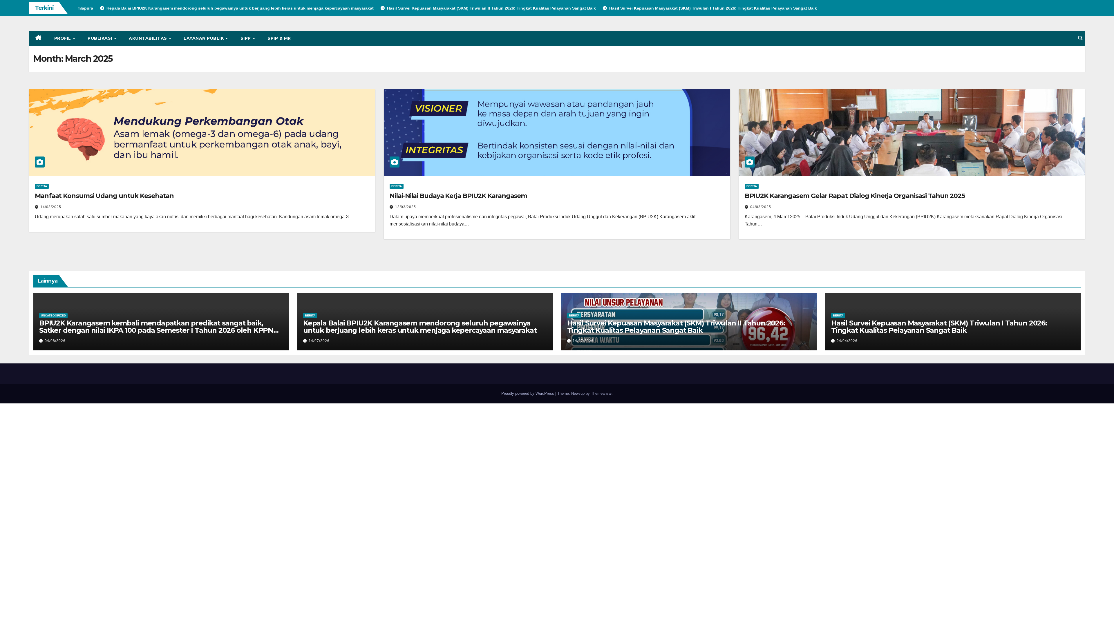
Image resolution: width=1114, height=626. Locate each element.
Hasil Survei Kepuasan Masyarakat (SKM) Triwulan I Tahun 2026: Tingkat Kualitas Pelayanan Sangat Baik (939, 326)
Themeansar (601, 393)
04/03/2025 (760, 207)
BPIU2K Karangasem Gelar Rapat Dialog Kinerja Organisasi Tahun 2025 (855, 196)
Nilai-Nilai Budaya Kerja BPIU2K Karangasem (458, 196)
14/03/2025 (50, 207)
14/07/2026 (319, 341)
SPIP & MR (279, 38)
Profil (63, 38)
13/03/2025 (405, 207)
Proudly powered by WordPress (528, 393)
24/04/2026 (847, 341)
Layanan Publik (204, 38)
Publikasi (100, 38)
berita (42, 186)
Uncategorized (53, 315)
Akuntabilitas (148, 38)
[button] (1080, 38)
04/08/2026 (55, 341)
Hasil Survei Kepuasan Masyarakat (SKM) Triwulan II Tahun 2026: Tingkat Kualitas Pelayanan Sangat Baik (676, 326)
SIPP (246, 38)
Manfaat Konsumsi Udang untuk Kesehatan (104, 196)
